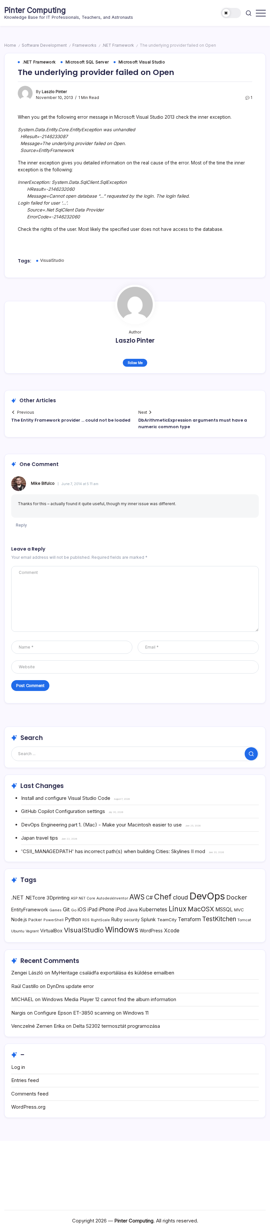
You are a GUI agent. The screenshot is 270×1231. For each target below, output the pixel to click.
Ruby (116, 919)
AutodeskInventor (112, 898)
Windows (121, 929)
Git (66, 909)
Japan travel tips (39, 838)
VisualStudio (52, 260)
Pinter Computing (35, 10)
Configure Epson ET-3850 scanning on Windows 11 (91, 1013)
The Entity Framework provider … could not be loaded (70, 420)
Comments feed (29, 1094)
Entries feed (25, 1080)
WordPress (151, 930)
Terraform (189, 919)
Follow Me (135, 363)
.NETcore (35, 897)
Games (55, 910)
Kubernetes (153, 909)
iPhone (106, 909)
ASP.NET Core (83, 898)
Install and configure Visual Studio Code (65, 798)
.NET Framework (118, 45)
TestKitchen (219, 919)
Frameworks (84, 45)
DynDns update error (70, 986)
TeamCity (166, 919)
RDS (86, 920)
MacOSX (201, 909)
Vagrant (32, 931)
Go (73, 910)
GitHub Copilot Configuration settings (63, 811)
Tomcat (244, 920)
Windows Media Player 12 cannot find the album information (109, 999)
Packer (35, 919)
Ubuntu (17, 931)
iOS (82, 909)
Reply (21, 525)
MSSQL (224, 909)
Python (73, 919)
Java (132, 909)
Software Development (44, 45)
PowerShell (53, 920)
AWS (137, 897)
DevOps (207, 896)
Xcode (171, 930)
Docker (236, 897)
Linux (177, 909)
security (132, 919)
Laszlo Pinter (54, 91)
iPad (92, 909)
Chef (163, 896)
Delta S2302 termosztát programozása (116, 1026)
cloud (180, 897)
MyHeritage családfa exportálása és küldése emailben (112, 973)
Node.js (19, 919)
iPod (121, 909)
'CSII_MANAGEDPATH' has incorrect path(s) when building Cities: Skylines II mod (113, 851)
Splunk (148, 919)
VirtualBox (51, 930)
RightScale (100, 920)
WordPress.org (28, 1107)
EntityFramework (29, 909)
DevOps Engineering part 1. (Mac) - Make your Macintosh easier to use (101, 825)
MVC (239, 909)
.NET (17, 897)
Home (10, 45)
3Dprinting (57, 898)
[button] (231, 13)
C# (149, 898)
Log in (18, 1067)
